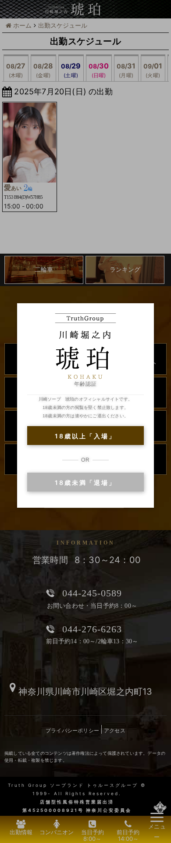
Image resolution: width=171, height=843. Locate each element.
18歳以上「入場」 (85, 436)
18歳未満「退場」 (85, 482)
